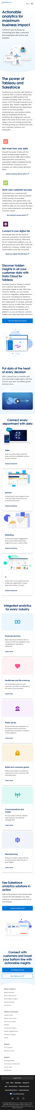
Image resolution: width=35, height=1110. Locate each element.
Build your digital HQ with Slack (16, 254)
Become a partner (9, 1051)
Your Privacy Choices (18, 1094)
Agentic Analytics (9, 992)
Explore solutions (16, 908)
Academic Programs (10, 1034)
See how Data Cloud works (17, 321)
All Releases (7, 1070)
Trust (7, 1082)
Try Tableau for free (17, 970)
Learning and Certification (12, 1064)
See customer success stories (16, 215)
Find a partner (8, 1047)
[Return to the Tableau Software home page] (7, 2)
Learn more (9, 651)
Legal (6, 1086)
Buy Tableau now (16, 976)
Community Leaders (10, 1021)
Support (7, 1057)
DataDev (6, 1025)
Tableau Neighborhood (11, 1031)
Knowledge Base (9, 1060)
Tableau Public (8, 1015)
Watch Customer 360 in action (16, 174)
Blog (11, 1082)
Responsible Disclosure (11, 1090)
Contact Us (7, 1005)
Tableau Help (8, 1067)
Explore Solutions (11, 463)
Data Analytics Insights (11, 999)
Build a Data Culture (10, 995)
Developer (18, 1082)
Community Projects (10, 1028)
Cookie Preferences (24, 1090)
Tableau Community (11, 1012)
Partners (7, 1044)
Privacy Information (24, 1086)
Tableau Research (9, 1002)
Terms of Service (13, 1086)
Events (6, 1037)
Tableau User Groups (10, 1018)
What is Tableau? (10, 989)
